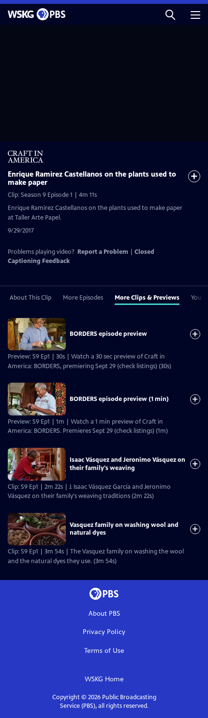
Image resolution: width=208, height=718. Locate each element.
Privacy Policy (104, 632)
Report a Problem (102, 252)
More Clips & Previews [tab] (147, 298)
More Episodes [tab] (83, 298)
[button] (170, 14)
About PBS (104, 613)
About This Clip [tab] (30, 298)
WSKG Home (104, 679)
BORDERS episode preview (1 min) (119, 399)
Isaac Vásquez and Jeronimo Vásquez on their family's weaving (127, 463)
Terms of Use (104, 651)
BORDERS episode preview (108, 334)
